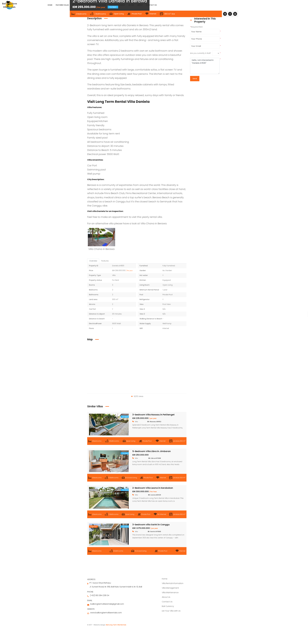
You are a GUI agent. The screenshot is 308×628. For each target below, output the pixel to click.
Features (105, 261)
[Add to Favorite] (230, 14)
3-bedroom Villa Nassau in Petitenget (153, 414)
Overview (93, 261)
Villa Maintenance (170, 592)
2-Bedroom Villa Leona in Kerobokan (152, 487)
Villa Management (170, 588)
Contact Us (167, 601)
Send (195, 78)
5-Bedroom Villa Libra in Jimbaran (151, 451)
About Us (166, 597)
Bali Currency (168, 606)
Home (164, 578)
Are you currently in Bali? (200, 53)
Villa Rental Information (172, 583)
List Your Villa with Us (171, 610)
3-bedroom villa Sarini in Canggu (151, 524)
